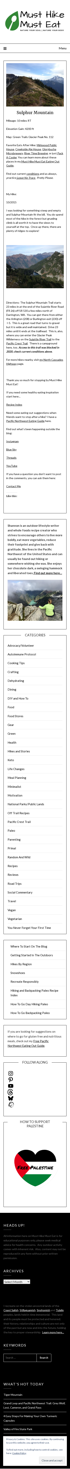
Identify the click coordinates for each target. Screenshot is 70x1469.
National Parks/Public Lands (26, 804)
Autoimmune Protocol (22, 654)
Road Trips (15, 883)
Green (12, 733)
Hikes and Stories (19, 751)
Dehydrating (16, 680)
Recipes (13, 866)
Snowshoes (17, 973)
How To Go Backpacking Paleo (30, 1013)
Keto (11, 760)
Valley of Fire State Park (18, 1429)
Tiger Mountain (13, 1394)
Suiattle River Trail (40, 339)
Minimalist (14, 786)
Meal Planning (17, 777)
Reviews (13, 874)
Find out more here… (47, 573)
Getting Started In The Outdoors (31, 955)
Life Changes (16, 769)
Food (11, 707)
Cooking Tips (16, 663)
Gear (11, 725)
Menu (62, 48)
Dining (12, 689)
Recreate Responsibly (24, 981)
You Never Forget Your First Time (29, 927)
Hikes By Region (21, 964)
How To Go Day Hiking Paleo (29, 1004)
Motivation (15, 795)
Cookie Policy (19, 1453)
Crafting (13, 672)
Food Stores (15, 716)
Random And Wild (19, 857)
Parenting (14, 839)
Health (12, 742)
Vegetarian (15, 919)
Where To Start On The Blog (28, 946)
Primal (12, 848)
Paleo (11, 830)
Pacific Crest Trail (17, 343)
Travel (12, 901)
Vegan (12, 910)
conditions (32, 173)
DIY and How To (18, 698)
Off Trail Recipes (19, 813)
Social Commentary (20, 892)
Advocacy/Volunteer (21, 645)
